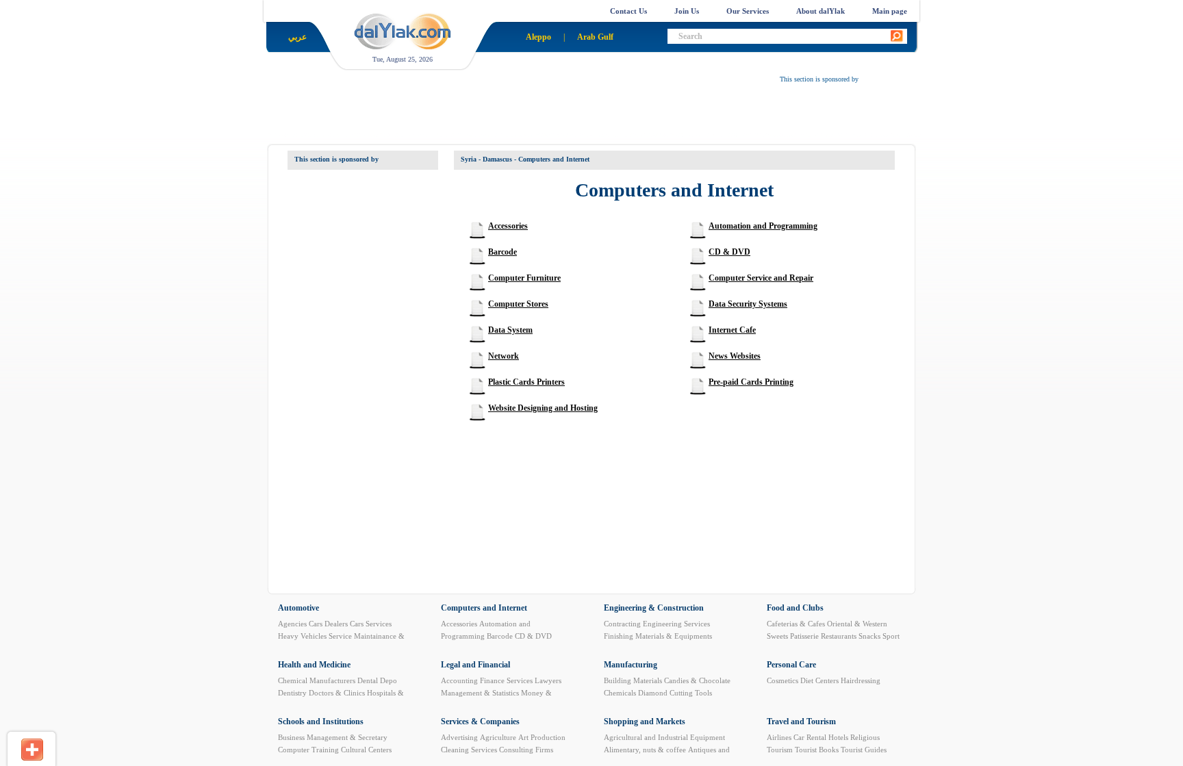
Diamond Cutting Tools (675, 693)
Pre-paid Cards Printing (751, 382)
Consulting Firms (526, 749)
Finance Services (506, 680)
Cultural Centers (366, 749)
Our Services (747, 11)
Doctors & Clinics (337, 693)
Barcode (502, 252)
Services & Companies (480, 721)
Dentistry (292, 693)
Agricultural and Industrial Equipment (664, 737)
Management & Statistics (480, 693)
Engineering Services (676, 624)
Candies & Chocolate (697, 680)
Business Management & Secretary (332, 737)
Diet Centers (819, 680)
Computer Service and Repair (761, 278)
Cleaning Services (469, 749)
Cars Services (371, 624)
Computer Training (308, 749)
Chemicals (620, 693)
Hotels (838, 737)
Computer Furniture (524, 278)
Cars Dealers (328, 624)
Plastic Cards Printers (526, 382)
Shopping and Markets (644, 721)
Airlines (779, 737)
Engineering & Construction (654, 608)
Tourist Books (817, 749)
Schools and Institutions (321, 721)
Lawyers (548, 680)
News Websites (735, 356)
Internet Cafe (732, 330)
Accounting (459, 680)
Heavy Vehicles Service (315, 636)
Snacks (869, 636)
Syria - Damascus (486, 159)
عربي (297, 37)
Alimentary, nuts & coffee (645, 749)
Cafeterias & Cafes (796, 624)
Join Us (686, 11)
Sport (891, 636)
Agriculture (498, 737)
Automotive (298, 608)
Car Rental (809, 737)
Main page (889, 11)
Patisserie (804, 636)
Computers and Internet (484, 608)
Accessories (508, 226)
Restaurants (838, 636)
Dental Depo (377, 680)
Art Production (541, 737)
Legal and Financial (475, 664)
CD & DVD (729, 252)
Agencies (292, 624)
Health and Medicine (314, 664)
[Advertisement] (609, 117)
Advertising (459, 737)
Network (503, 356)
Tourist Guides (864, 749)
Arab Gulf (595, 37)
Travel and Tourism (801, 721)
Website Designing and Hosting (543, 408)
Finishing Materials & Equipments (658, 636)
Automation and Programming (763, 226)
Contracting (622, 624)
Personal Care (791, 664)
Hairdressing (860, 680)
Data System (510, 330)
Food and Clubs (795, 608)
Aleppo (538, 37)
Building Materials (633, 680)
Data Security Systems (748, 304)
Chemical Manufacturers (316, 680)
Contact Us (628, 11)
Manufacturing (630, 664)
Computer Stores (518, 304)
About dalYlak (820, 11)
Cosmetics (782, 680)
